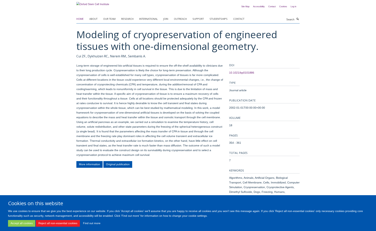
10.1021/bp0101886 (241, 72)
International (148, 19)
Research (127, 19)
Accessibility (259, 6)
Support (198, 19)
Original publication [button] (118, 164)
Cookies (283, 6)
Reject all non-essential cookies (57, 223)
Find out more (91, 223)
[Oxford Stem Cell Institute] (92, 3)
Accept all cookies (22, 223)
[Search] (297, 19)
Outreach (180, 19)
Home (80, 19)
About (93, 19)
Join (165, 19)
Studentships (219, 19)
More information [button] (89, 164)
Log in (293, 6)
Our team (109, 19)
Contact (272, 6)
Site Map (245, 6)
